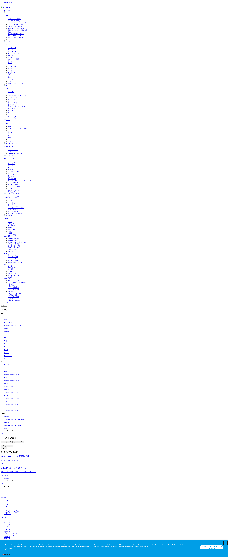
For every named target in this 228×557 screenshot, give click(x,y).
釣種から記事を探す (14, 238)
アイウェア (11, 192)
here (65, 545)
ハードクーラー (13, 150)
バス (9, 64)
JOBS (6, 302)
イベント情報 (12, 273)
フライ (10, 63)
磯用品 (10, 227)
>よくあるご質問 (13, 297)
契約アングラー (13, 249)
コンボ (10, 39)
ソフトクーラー (13, 151)
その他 (10, 277)
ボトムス (11, 167)
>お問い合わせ (12, 299)
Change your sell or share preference (14, 550)
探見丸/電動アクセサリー (16, 34)
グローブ (11, 175)
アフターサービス (13, 275)
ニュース (7, 524)
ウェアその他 (12, 179)
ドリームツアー (13, 260)
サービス (7, 526)
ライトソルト (12, 51)
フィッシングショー (14, 259)
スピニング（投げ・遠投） (16, 24)
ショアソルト (12, 48)
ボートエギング (13, 99)
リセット (10, 446)
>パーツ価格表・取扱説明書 (17, 282)
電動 (9, 32)
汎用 (9, 126)
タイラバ (11, 55)
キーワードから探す (6, 442)
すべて (10, 266)
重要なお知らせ (13, 268)
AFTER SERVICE (13, 280)
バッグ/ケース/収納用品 (11, 512)
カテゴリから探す (18, 442)
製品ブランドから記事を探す (17, 242)
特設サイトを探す (13, 244)
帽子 (9, 173)
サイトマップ (8, 529)
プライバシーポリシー (11, 533)
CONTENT (7, 237)
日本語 (6, 428)
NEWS (6, 264)
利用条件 (7, 538)
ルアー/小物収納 (13, 209)
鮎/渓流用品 (11, 229)
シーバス (11, 92)
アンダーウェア (13, 169)
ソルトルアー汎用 (13, 59)
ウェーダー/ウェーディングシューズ (19, 180)
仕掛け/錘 (11, 224)
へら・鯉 (11, 79)
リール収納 (11, 202)
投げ (9, 74)
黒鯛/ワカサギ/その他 (14, 35)
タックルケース (13, 206)
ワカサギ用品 (12, 235)
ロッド (6, 502)
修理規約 (7, 537)
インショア (11, 57)
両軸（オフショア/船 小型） (17, 28)
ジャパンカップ (13, 257)
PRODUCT (7, 10)
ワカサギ (11, 81)
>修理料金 (11, 284)
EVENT (6, 253)
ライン (6, 506)
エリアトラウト (13, 118)
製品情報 (11, 269)
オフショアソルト (13, 53)
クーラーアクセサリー (15, 153)
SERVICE (7, 279)
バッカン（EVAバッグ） (16, 208)
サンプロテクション (14, 171)
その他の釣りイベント (15, 262)
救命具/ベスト (12, 177)
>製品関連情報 (12, 295)
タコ (9, 101)
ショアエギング (13, 97)
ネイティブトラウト (14, 116)
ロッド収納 (11, 204)
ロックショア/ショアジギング (17, 95)
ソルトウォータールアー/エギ (17, 128)
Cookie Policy (8, 548)
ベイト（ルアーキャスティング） (18, 26)
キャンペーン (12, 255)
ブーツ (10, 188)
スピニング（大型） (14, 21)
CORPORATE (8, 2)
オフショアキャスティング (16, 107)
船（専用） (11, 70)
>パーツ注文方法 (13, 288)
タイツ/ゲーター (13, 182)
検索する (3, 446)
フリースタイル (13, 66)
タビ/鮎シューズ (13, 184)
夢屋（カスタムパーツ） (16, 37)
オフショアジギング (14, 108)
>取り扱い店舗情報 (14, 300)
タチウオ (11, 112)
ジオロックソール (13, 190)
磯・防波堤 (11, 72)
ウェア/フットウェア (10, 510)
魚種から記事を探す (14, 240)
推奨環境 (7, 531)
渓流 (9, 78)
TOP (2, 433)
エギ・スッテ (12, 50)
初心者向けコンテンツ (15, 246)
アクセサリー (12, 225)
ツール (10, 222)
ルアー (6, 504)
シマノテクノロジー (14, 248)
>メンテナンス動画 (14, 289)
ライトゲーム (12, 105)
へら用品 (11, 231)
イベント (7, 522)
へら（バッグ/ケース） (15, 213)
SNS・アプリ (12, 251)
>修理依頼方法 (12, 286)
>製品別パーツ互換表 (14, 293)
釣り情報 (3, 517)
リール (6, 501)
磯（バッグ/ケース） (14, 211)
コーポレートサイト (10, 535)
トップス (11, 166)
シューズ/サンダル (14, 186)
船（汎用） (11, 68)
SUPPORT (11, 291)
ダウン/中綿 (11, 164)
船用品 (10, 233)
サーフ (10, 93)
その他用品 (7, 514)
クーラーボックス (10, 508)
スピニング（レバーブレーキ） (18, 22)
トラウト (11, 61)
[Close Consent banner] (225, 543)
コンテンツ (11, 271)
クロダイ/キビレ (13, 103)
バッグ (10, 200)
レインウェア (12, 162)
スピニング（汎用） (14, 19)
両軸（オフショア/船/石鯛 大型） (18, 30)
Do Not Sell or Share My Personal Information (212, 547)
